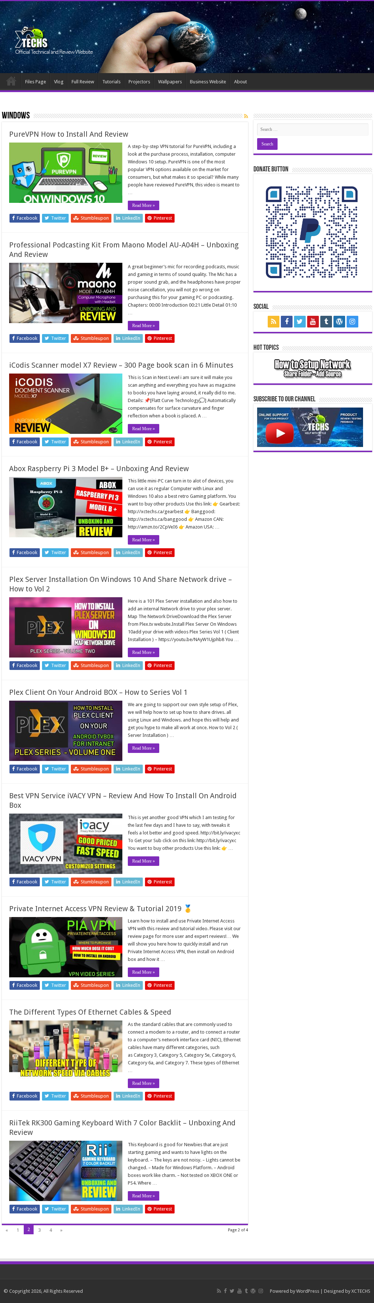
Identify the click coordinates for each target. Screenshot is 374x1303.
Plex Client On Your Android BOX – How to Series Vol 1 (98, 692)
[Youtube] (313, 321)
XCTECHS (360, 1291)
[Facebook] (287, 321)
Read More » (143, 205)
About (240, 81)
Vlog (59, 81)
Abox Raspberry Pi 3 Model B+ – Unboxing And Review (99, 468)
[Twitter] (300, 321)
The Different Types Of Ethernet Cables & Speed (90, 1012)
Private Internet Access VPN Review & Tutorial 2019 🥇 (100, 908)
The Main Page (11, 80)
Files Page (35, 81)
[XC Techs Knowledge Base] (53, 34)
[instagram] (352, 321)
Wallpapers (170, 81)
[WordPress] (339, 321)
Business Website (208, 81)
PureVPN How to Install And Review (68, 134)
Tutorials (111, 81)
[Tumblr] (326, 321)
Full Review (83, 81)
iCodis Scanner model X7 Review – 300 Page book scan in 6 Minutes (121, 365)
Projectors (139, 81)
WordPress (307, 1291)
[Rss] (273, 321)
